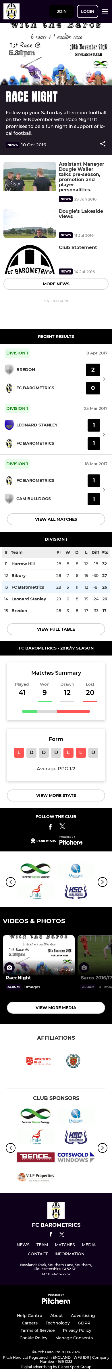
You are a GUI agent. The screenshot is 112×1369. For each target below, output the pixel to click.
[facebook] (51, 1235)
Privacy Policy (77, 1330)
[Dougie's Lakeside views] (29, 223)
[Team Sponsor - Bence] (36, 1158)
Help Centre (29, 1315)
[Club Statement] (29, 259)
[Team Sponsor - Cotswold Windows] (76, 1158)
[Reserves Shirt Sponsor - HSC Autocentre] (76, 892)
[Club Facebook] (50, 827)
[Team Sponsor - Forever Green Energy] (36, 872)
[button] (102, 144)
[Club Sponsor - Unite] (36, 892)
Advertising (83, 1315)
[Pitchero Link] (70, 843)
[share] (102, 144)
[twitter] (61, 1235)
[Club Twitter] (62, 827)
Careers (30, 1323)
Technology (58, 1323)
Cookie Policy (33, 1337)
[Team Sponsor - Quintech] (76, 872)
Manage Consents (74, 1337)
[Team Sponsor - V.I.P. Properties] (36, 1179)
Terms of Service (38, 1330)
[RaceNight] (39, 955)
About (56, 1315)
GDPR (84, 1323)
